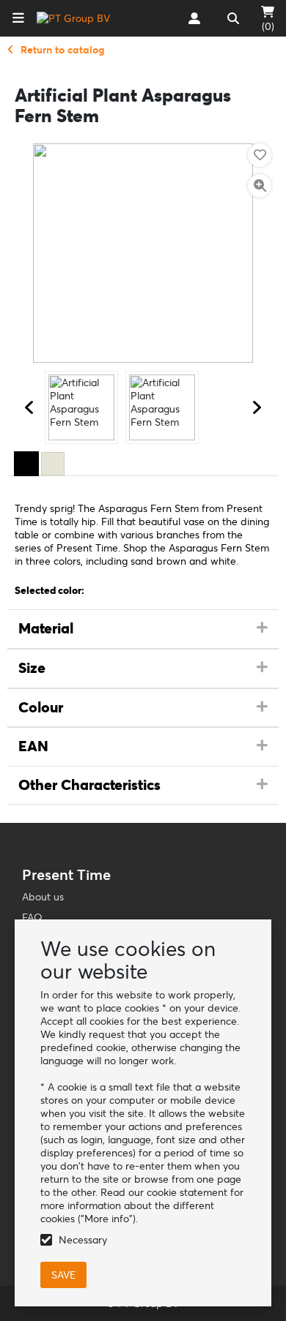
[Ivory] (53, 463)
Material (45, 628)
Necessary (83, 1239)
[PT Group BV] (73, 18)
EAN (33, 746)
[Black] (26, 463)
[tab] (143, 629)
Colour (40, 707)
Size (31, 668)
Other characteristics (89, 785)
